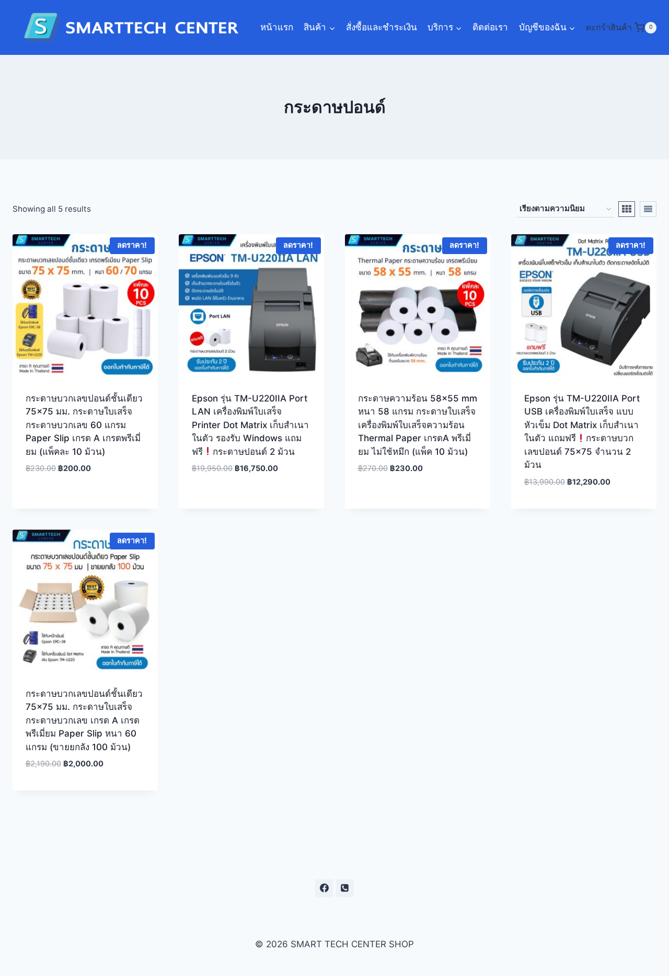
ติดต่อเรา (490, 27)
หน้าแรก (276, 27)
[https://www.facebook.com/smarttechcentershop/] (324, 888)
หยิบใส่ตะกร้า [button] (85, 500)
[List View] (648, 209)
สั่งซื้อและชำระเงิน (381, 27)
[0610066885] (345, 888)
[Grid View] (626, 209)
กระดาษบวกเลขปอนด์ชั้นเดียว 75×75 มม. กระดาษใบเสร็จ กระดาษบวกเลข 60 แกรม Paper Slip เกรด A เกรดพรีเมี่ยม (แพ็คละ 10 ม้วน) (84, 425)
